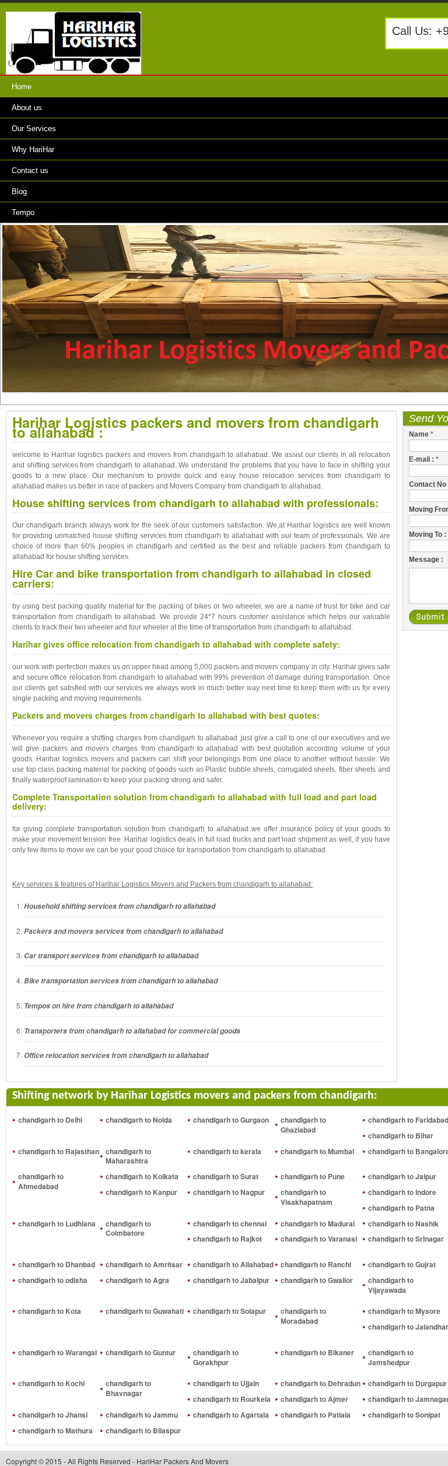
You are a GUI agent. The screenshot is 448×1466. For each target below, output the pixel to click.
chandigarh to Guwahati (145, 1311)
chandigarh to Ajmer (314, 1399)
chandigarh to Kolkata (142, 1176)
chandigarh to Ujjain (226, 1383)
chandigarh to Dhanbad (56, 1264)
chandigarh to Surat (225, 1176)
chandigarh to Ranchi (316, 1264)
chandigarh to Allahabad (233, 1264)
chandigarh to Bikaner (317, 1352)
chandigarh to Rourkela (232, 1399)
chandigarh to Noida (139, 1120)
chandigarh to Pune (313, 1176)
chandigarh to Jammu (142, 1414)
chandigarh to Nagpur (229, 1192)
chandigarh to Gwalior (317, 1280)
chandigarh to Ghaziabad (303, 1125)
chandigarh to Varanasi (319, 1238)
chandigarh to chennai (230, 1223)
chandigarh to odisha (53, 1280)
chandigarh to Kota (49, 1311)
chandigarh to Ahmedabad (41, 1181)
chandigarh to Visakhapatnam (306, 1197)
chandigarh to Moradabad (303, 1316)
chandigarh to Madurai (318, 1223)
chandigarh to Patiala (316, 1414)
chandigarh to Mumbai (317, 1151)
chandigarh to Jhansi (53, 1414)
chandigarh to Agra (137, 1280)
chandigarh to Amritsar (144, 1264)
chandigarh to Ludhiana (57, 1223)
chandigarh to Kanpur (141, 1192)
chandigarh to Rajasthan (58, 1151)
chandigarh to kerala (227, 1151)
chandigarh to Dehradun (320, 1383)
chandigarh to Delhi (50, 1120)
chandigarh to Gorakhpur (216, 1357)
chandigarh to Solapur (229, 1311)
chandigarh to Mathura (55, 1430)
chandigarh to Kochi (51, 1383)
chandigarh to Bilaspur (143, 1430)
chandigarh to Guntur (141, 1352)
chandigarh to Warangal (57, 1352)
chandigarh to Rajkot (227, 1238)
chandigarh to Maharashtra (128, 1156)
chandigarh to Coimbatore (128, 1228)
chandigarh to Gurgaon (231, 1120)
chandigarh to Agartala (231, 1414)
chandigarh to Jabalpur (231, 1280)
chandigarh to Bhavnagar (128, 1388)
